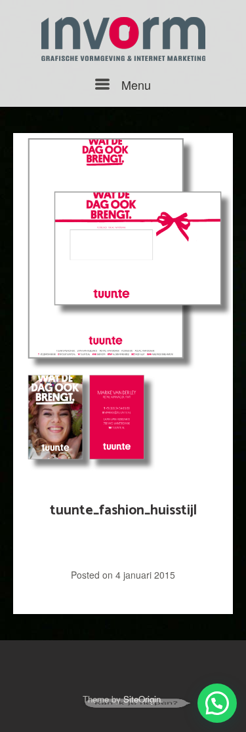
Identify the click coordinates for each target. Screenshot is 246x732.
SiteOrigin (142, 699)
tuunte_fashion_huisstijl (123, 510)
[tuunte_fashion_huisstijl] (123, 303)
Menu (134, 84)
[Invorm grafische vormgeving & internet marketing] (123, 38)
